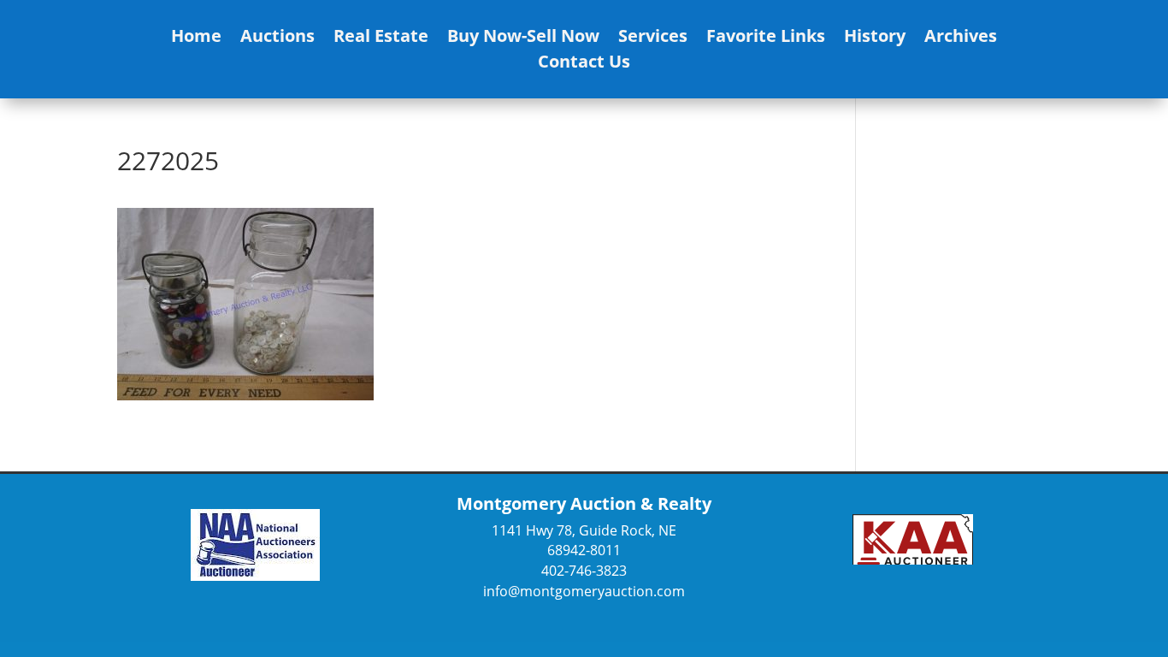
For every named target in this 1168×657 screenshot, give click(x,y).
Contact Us (584, 64)
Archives (960, 38)
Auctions (277, 38)
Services (652, 38)
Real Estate (380, 38)
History (874, 38)
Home (196, 38)
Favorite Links (765, 38)
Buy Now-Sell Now (523, 38)
